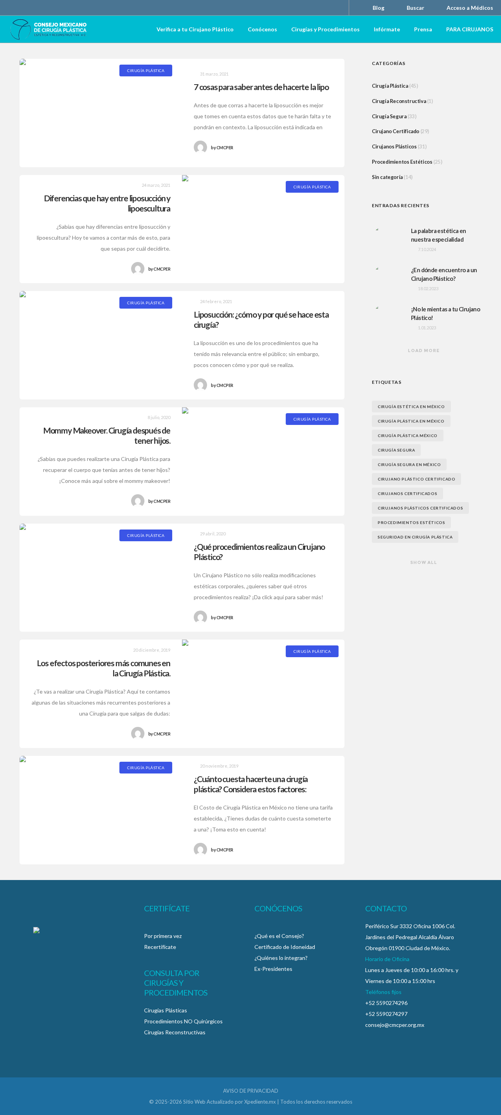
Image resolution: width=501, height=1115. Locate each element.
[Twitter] (320, 8)
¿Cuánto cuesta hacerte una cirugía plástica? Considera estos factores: (251, 784)
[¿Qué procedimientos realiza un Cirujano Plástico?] (101, 578)
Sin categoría (387, 177)
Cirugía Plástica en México (411, 421)
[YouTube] (330, 8)
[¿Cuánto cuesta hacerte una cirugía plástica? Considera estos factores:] (101, 810)
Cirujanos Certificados (407, 493)
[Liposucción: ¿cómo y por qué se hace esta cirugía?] (101, 345)
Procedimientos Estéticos (402, 162)
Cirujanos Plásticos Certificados (420, 508)
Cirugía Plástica (390, 86)
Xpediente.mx (260, 1102)
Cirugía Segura (389, 116)
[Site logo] (48, 29)
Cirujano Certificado (395, 131)
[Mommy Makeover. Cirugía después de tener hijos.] (263, 461)
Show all (423, 562)
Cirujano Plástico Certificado (416, 479)
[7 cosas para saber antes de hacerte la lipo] (101, 113)
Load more (423, 350)
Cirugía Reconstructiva (399, 101)
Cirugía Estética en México (411, 406)
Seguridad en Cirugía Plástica (415, 537)
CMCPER (222, 147)
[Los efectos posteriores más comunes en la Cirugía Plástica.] (263, 694)
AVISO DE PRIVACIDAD (250, 1091)
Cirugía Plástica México (408, 435)
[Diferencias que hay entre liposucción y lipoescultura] (263, 229)
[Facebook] (300, 8)
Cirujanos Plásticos (394, 146)
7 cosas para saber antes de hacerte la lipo (261, 87)
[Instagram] (310, 8)
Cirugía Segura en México (409, 464)
